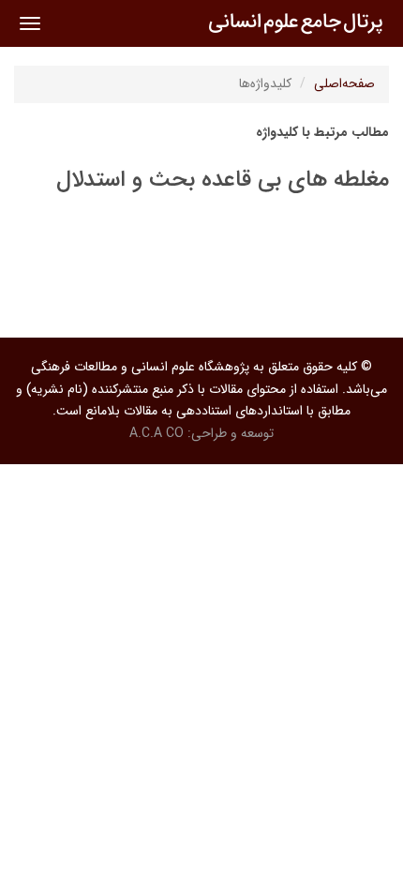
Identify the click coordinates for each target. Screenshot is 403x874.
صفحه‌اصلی (344, 83)
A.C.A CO (156, 433)
